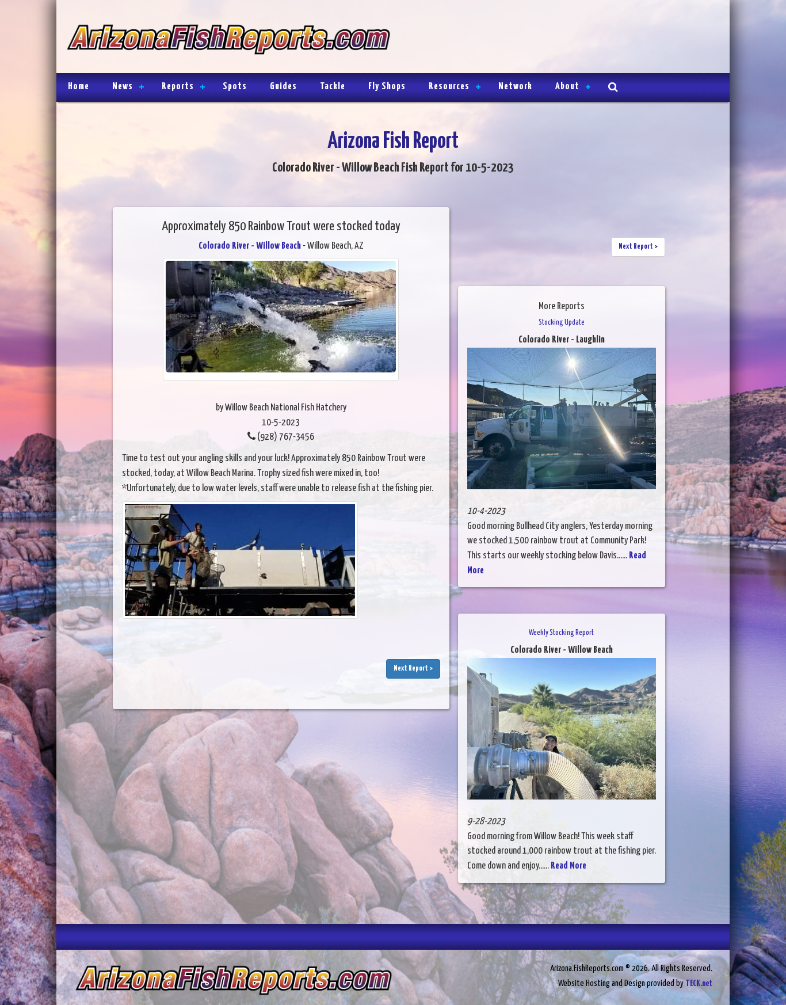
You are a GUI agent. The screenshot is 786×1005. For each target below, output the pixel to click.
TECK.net (698, 983)
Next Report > (413, 668)
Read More (568, 866)
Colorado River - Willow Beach (250, 246)
